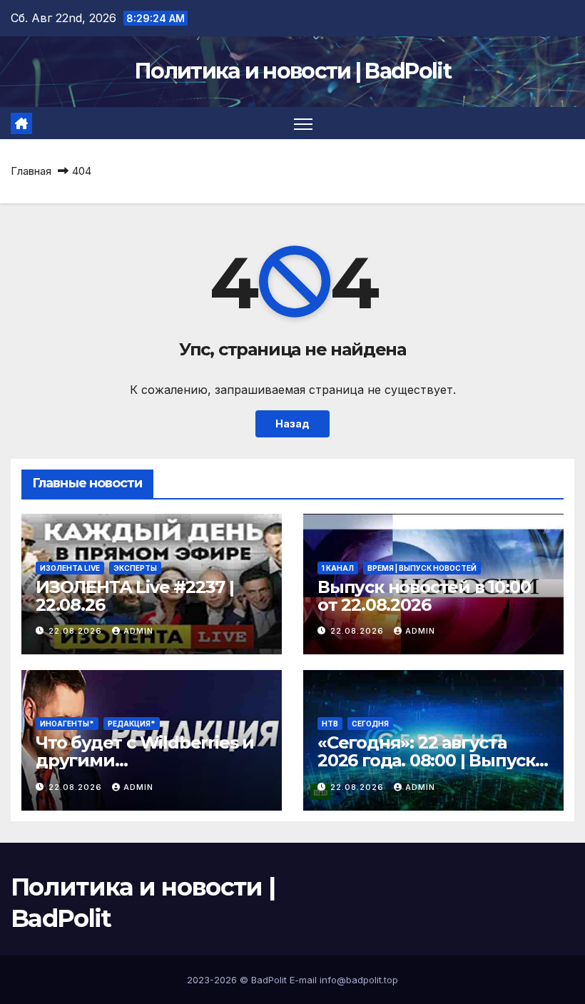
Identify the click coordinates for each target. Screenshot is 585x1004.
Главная (31, 171)
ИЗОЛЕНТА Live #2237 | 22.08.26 (135, 596)
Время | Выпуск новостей (422, 568)
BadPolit (269, 979)
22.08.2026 (77, 631)
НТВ (330, 723)
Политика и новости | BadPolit (292, 71)
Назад (292, 423)
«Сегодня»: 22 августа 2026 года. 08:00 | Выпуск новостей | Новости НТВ (426, 760)
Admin (138, 631)
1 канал (338, 568)
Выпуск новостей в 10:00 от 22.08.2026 (423, 596)
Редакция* (132, 723)
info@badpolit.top (359, 979)
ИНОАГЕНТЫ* (67, 723)
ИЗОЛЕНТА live (70, 568)
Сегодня (370, 723)
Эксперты (135, 568)
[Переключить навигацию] (303, 123)
